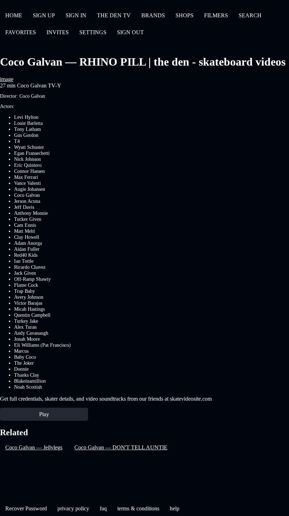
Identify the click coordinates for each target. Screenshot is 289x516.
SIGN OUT (130, 32)
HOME (13, 15)
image (6, 79)
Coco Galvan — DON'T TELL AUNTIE (120, 447)
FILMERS (216, 15)
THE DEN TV (114, 15)
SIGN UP (44, 15)
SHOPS (184, 15)
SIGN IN (76, 15)
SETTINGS (92, 32)
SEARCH (250, 15)
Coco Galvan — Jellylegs (33, 447)
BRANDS (153, 15)
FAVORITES (20, 32)
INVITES (58, 32)
